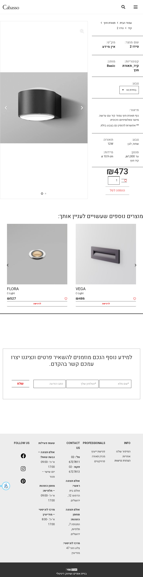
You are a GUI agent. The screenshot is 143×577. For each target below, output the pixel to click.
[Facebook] (23, 456)
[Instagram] (23, 468)
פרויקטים (99, 461)
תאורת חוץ (109, 23)
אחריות (126, 456)
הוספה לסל (117, 190)
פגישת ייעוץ (98, 451)
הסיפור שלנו (123, 451)
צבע (136, 83)
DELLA (12, 289)
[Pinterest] (23, 481)
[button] (5, 486)
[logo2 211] (11, 7)
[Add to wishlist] (125, 180)
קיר (130, 28)
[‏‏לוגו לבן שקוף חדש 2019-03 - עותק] (71, 570)
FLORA (82, 289)
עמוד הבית (126, 23)
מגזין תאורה (98, 456)
